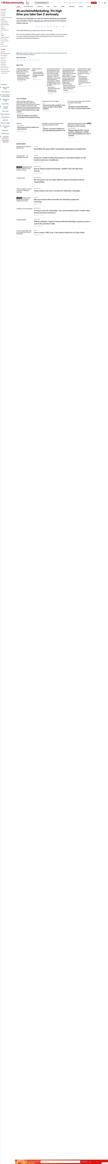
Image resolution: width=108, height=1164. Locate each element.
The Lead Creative (4, 69)
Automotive (3, 15)
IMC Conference (4, 66)
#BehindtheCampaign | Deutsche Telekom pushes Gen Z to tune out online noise (23, 77)
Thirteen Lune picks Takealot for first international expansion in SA (54, 129)
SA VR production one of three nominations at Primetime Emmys (28, 116)
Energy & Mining (4, 21)
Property (2, 42)
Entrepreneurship (4, 22)
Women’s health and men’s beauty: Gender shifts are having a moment (69, 88)
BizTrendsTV (3, 62)
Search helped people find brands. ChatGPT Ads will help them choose (58, 170)
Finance (2, 26)
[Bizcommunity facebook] (68, 3)
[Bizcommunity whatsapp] (75, 3)
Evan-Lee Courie (81, 86)
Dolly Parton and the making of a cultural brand (28, 128)
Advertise (87, 2)
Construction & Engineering (6, 17)
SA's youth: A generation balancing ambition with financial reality (54, 89)
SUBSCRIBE (84, 1161)
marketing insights (28, 53)
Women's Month (4, 55)
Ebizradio (32, 54)
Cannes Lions (3, 57)
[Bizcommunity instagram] (70, 3)
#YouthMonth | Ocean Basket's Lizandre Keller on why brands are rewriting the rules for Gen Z (84, 80)
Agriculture (3, 13)
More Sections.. (4, 73)
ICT (1, 31)
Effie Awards (3, 60)
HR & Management (4, 30)
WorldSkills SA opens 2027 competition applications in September (60, 149)
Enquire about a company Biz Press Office (5, 141)
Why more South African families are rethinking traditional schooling (56, 201)
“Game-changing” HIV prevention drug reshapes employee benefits (38, 74)
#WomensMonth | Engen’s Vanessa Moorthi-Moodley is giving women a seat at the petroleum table (62, 223)
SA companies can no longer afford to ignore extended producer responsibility (59, 181)
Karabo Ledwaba (20, 131)
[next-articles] (90, 71)
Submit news (80, 2)
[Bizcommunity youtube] (72, 3)
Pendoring (3, 58)
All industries (3, 12)
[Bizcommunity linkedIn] (64, 3)
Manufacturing (4, 39)
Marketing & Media (4, 40)
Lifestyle (2, 35)
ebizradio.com (38, 21)
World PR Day (3, 64)
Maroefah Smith (66, 92)
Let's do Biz (104, 1163)
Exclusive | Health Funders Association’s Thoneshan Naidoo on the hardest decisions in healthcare (60, 159)
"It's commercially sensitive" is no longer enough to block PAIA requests (54, 107)
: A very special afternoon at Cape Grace (59, 233)
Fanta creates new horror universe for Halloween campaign (57, 191)
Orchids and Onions (5, 67)
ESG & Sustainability (5, 24)
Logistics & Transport (5, 37)
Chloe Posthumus (37, 234)
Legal (2, 33)
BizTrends (3, 51)
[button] (52, 3)
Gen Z (45, 53)
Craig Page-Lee (38, 53)
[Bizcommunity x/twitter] (67, 3)
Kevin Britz (64, 53)
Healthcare (3, 28)
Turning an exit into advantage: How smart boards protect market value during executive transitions (62, 212)
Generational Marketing (53, 53)
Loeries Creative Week (5, 71)
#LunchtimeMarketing (22, 54)
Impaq (35, 203)
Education (3, 19)
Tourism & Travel (4, 46)
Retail (2, 44)
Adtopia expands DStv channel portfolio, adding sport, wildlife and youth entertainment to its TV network (79, 132)
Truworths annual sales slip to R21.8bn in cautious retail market (79, 107)
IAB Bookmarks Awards (5, 53)
